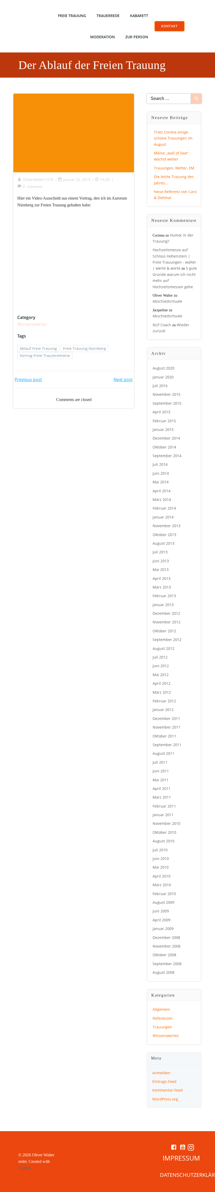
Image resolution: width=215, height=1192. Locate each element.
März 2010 (162, 884)
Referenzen (163, 1018)
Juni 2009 (161, 910)
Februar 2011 (164, 806)
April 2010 (161, 876)
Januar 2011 (163, 814)
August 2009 (163, 902)
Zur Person (136, 36)
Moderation (102, 36)
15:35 (105, 179)
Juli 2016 (160, 385)
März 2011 (162, 797)
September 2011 (167, 744)
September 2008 (167, 963)
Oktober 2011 (164, 736)
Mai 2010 (161, 867)
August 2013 (163, 543)
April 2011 (161, 788)
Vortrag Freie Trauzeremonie (45, 355)
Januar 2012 (163, 709)
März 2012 (162, 692)
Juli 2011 (160, 762)
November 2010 (166, 823)
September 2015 (167, 403)
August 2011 (163, 753)
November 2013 (166, 525)
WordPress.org (165, 1099)
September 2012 (167, 639)
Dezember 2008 (166, 937)
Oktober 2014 (164, 447)
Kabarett (139, 15)
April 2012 (161, 683)
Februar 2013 (164, 595)
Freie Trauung (72, 15)
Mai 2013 (161, 569)
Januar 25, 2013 (76, 179)
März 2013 (162, 587)
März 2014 (162, 499)
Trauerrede (108, 15)
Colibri (24, 1168)
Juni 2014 (161, 473)
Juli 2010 (160, 849)
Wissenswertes (32, 324)
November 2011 (166, 727)
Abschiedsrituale (167, 301)
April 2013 (161, 578)
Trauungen (162, 1026)
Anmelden (161, 1072)
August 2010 (163, 840)
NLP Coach (162, 324)
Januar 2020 (163, 377)
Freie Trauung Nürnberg (84, 348)
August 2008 (163, 972)
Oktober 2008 (164, 954)
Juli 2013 (160, 551)
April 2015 (161, 411)
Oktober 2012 (164, 630)
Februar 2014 (164, 508)
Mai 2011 (161, 779)
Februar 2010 (164, 893)
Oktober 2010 (164, 832)
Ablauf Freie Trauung (38, 348)
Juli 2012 (160, 657)
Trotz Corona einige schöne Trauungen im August (173, 138)
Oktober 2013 (164, 534)
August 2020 (163, 368)
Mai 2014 (161, 481)
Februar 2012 (164, 700)
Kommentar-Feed (167, 1090)
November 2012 (166, 621)
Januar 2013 (163, 604)
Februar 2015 (164, 420)
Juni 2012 (161, 665)
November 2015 (166, 394)
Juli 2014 (160, 464)
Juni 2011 (161, 770)
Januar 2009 (163, 928)
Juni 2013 (161, 560)
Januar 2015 (163, 429)
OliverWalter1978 (38, 179)
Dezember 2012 (166, 613)
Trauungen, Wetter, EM (174, 167)
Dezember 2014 (166, 438)
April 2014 (161, 490)
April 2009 (161, 919)
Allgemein (161, 1009)
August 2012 (163, 648)
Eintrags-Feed (164, 1081)
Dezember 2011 (166, 718)
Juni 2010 (161, 858)
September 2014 (167, 455)
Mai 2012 (161, 674)
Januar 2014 (163, 517)
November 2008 (166, 946)
